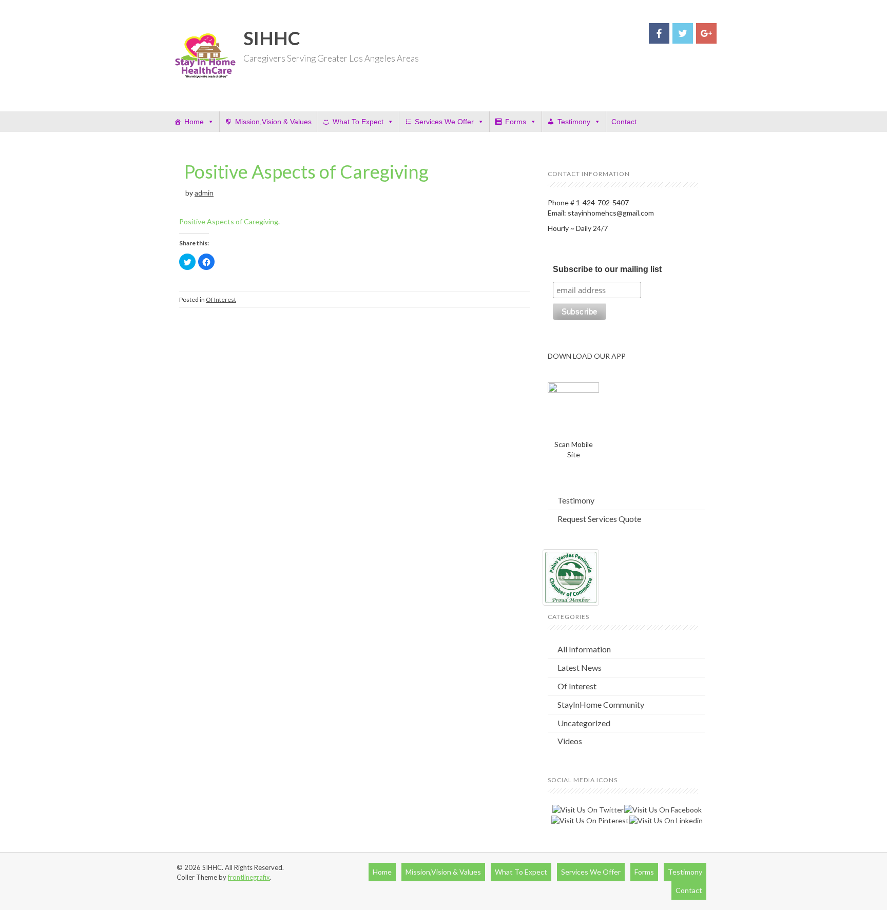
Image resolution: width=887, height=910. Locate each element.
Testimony (573, 122)
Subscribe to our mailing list (607, 269)
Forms (515, 122)
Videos (569, 741)
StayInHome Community (600, 704)
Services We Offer (444, 122)
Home (194, 122)
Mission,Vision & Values (273, 122)
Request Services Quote (599, 519)
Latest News (579, 667)
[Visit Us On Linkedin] (666, 820)
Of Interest (221, 299)
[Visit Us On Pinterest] (590, 820)
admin (204, 192)
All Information (584, 649)
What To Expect (358, 122)
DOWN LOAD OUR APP (587, 356)
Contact (624, 122)
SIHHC (271, 38)
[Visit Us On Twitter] (588, 808)
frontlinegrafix (249, 877)
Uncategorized (583, 723)
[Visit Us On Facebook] (663, 808)
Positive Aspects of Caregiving (306, 171)
